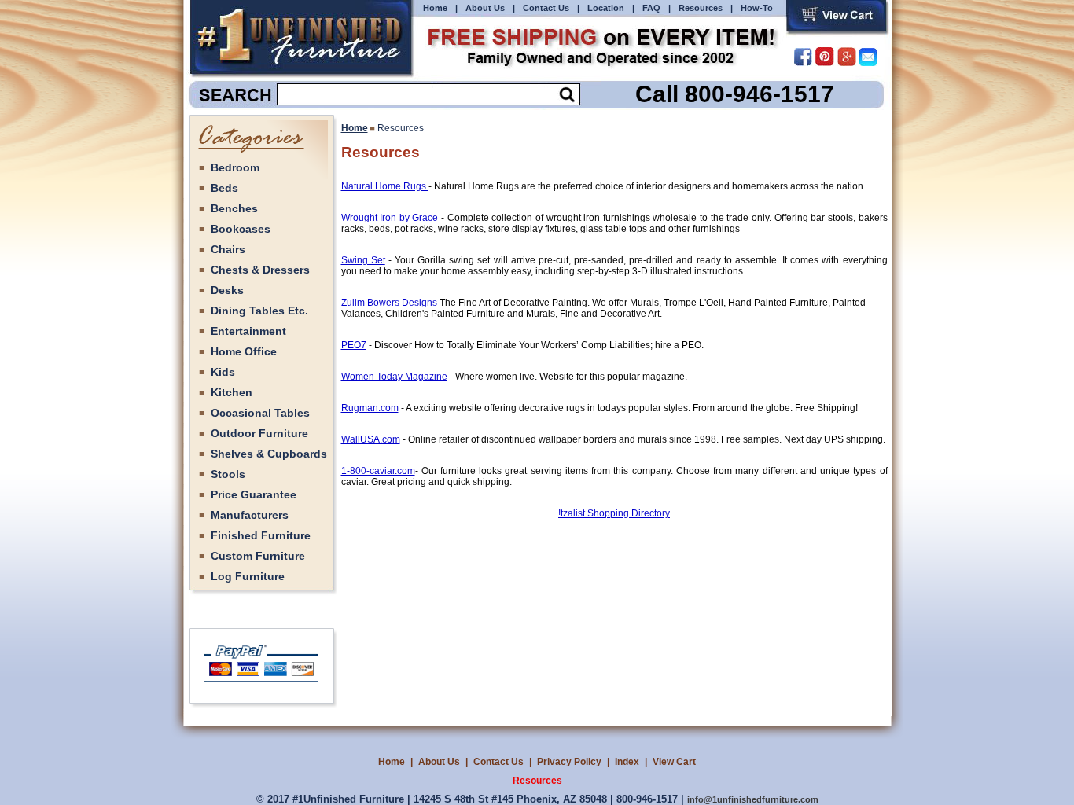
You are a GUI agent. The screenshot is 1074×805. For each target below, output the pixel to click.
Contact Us (546, 8)
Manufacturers (250, 515)
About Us (485, 8)
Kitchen (231, 392)
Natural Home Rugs (384, 186)
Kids (223, 372)
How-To (757, 8)
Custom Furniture (258, 556)
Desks (227, 290)
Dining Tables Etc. (259, 310)
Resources (701, 8)
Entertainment (248, 331)
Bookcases (240, 228)
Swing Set (363, 260)
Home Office (244, 351)
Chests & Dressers (260, 269)
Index (627, 761)
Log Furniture (248, 576)
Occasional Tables (260, 412)
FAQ (651, 8)
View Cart (674, 761)
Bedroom (235, 167)
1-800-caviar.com (378, 470)
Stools (228, 474)
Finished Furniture (261, 535)
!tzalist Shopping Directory (614, 513)
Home (435, 8)
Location (605, 8)
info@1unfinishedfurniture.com (752, 799)
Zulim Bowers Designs (389, 302)
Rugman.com (370, 408)
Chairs (228, 249)
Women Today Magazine (394, 376)
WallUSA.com (370, 439)
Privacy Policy (569, 761)
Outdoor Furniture (259, 433)
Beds (224, 188)
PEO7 (353, 345)
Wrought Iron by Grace (391, 217)
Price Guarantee (253, 494)
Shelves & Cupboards (269, 453)
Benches (234, 208)
